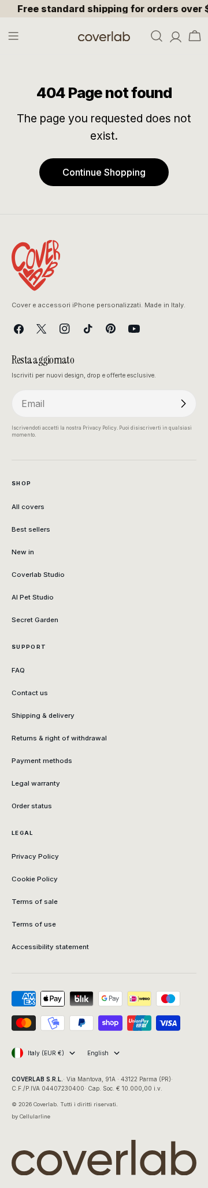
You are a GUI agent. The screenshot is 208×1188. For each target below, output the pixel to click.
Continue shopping (104, 172)
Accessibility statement (50, 947)
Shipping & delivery (43, 715)
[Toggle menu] (13, 36)
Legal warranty (36, 783)
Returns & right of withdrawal (59, 738)
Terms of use (34, 924)
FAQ (18, 670)
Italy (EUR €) (46, 1052)
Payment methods (42, 761)
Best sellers (31, 529)
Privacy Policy (35, 856)
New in (23, 552)
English (98, 1052)
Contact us (30, 693)
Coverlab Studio (38, 575)
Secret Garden (35, 620)
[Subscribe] (183, 403)
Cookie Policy (35, 879)
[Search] (156, 36)
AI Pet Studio (33, 597)
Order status (32, 806)
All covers (28, 507)
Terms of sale (35, 902)
